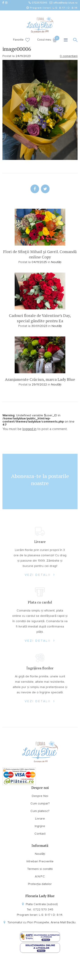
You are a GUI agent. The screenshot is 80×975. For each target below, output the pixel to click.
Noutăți (56, 262)
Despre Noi (40, 796)
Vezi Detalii (38, 574)
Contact (40, 833)
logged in (29, 429)
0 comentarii (69, 56)
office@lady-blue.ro (65, 3)
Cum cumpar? (40, 803)
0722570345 (39, 3)
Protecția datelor (40, 884)
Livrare (40, 818)
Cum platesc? (39, 811)
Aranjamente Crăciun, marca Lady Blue (40, 379)
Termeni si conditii (40, 869)
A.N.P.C (40, 876)
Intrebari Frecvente (40, 861)
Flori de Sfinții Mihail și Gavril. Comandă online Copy (40, 254)
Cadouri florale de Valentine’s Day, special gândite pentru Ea (40, 318)
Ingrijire (40, 826)
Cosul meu (47, 39)
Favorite (18, 39)
